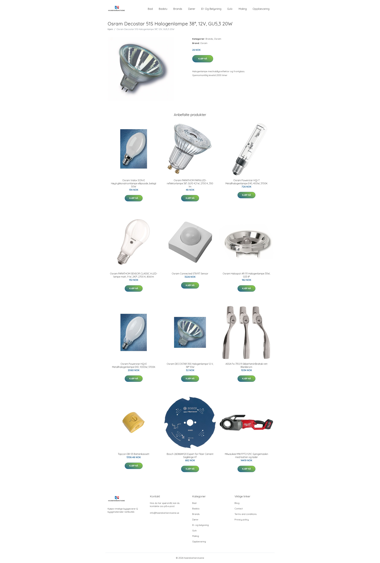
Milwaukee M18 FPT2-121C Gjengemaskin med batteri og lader (246, 456)
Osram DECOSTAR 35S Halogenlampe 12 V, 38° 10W (190, 365)
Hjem (110, 29)
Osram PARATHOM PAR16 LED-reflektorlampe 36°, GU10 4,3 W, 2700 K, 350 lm (190, 183)
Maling (243, 9)
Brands (177, 9)
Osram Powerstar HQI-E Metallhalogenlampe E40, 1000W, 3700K (133, 365)
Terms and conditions (246, 514)
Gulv (230, 9)
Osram (217, 38)
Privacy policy (242, 519)
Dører (191, 9)
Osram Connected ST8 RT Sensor (190, 273)
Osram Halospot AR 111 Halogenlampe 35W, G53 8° (246, 275)
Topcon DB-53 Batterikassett (133, 454)
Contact (239, 508)
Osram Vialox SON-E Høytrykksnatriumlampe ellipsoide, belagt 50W (133, 183)
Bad (150, 9)
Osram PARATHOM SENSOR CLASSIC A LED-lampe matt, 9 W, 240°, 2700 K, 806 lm (133, 275)
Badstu (163, 9)
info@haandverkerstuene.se (164, 512)
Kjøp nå (202, 58)
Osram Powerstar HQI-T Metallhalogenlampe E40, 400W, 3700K (246, 182)
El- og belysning (211, 9)
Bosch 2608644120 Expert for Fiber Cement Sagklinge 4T (190, 456)
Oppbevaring (261, 9)
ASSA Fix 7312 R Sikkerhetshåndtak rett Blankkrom (246, 365)
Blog (237, 503)
